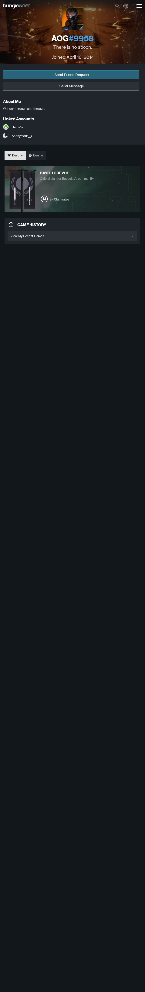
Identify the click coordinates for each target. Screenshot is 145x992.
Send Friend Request (71, 75)
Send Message (71, 86)
